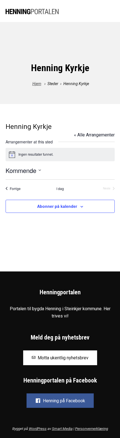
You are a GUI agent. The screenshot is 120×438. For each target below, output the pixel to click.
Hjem (36, 83)
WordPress (38, 428)
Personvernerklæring (91, 428)
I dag (60, 188)
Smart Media (62, 428)
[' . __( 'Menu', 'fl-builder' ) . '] (110, 11)
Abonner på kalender (57, 206)
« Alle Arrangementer (94, 135)
